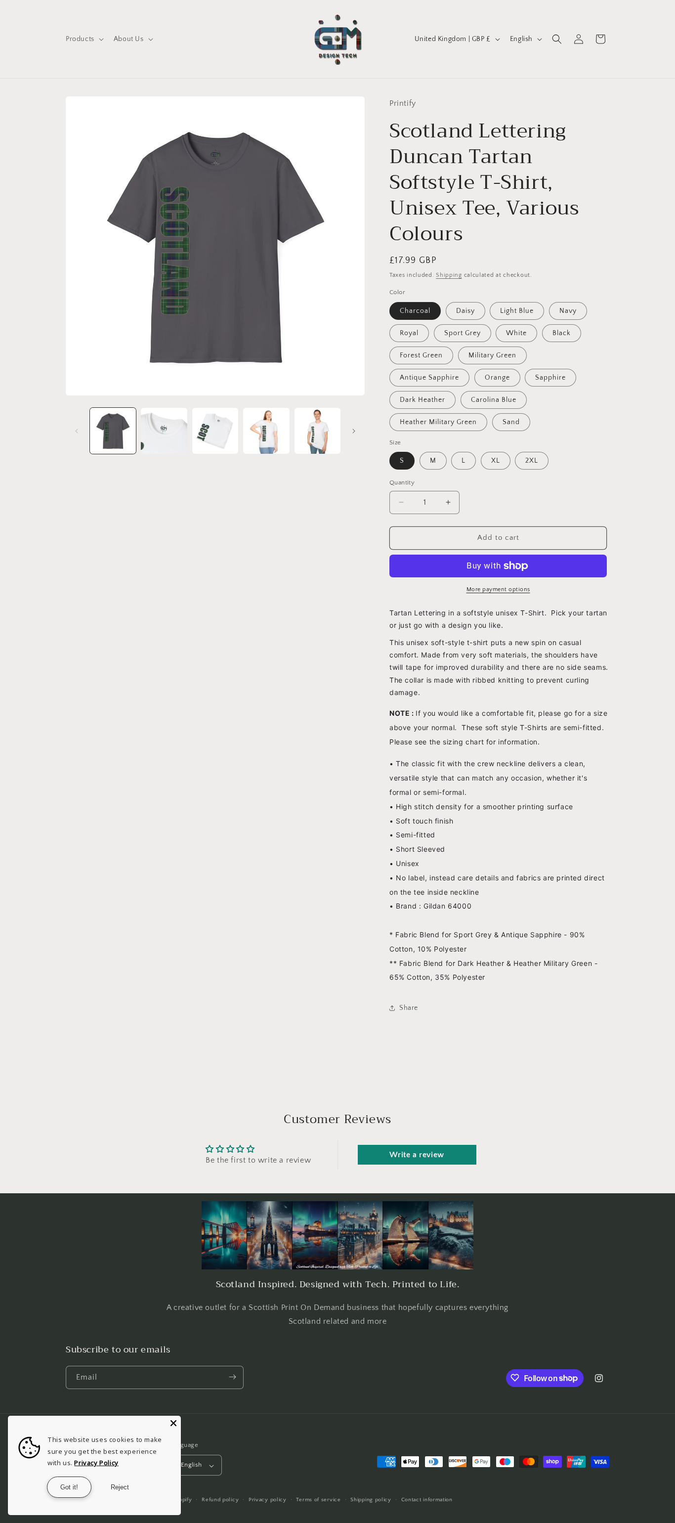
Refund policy (220, 1500)
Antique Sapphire (429, 378)
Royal (409, 333)
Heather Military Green (438, 422)
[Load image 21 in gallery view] (317, 431)
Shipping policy (370, 1500)
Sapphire (550, 378)
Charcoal (415, 311)
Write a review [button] (416, 1154)
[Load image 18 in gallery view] (164, 431)
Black (561, 333)
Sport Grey (462, 333)
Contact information (427, 1500)
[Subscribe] (232, 1377)
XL (495, 461)
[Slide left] (76, 431)
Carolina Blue (493, 400)
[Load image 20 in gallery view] (266, 431)
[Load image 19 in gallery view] (215, 431)
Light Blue (517, 311)
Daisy (465, 311)
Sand (511, 422)
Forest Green (421, 355)
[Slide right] (354, 431)
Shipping (449, 275)
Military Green (492, 355)
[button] (84, 39)
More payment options (498, 589)
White (516, 333)
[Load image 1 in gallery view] (113, 431)
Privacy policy (268, 1500)
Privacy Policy (96, 1462)
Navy (568, 311)
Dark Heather (422, 400)
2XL (531, 461)
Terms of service (318, 1500)
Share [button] (408, 1008)
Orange (497, 378)
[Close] (173, 1423)
